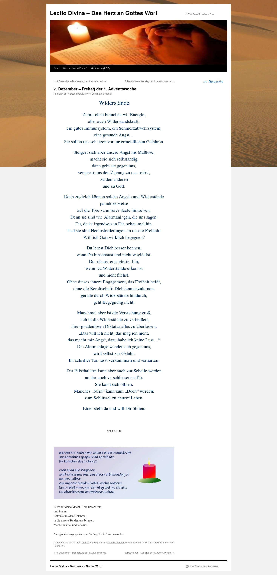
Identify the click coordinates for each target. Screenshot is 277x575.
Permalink (59, 545)
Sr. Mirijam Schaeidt (102, 93)
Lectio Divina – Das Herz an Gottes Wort (104, 13)
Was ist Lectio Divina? (75, 68)
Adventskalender (116, 542)
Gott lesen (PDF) (100, 68)
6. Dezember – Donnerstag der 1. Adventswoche (80, 81)
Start (56, 68)
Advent (85, 542)
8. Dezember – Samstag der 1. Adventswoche (149, 81)
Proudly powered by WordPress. (204, 566)
